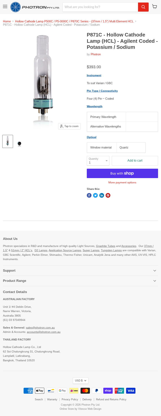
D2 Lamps (41, 250)
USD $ (78, 380)
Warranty (52, 399)
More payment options (122, 182)
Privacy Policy (70, 399)
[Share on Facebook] (89, 195)
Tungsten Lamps (111, 250)
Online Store (67, 408)
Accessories (128, 246)
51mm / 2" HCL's (21, 250)
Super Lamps (91, 250)
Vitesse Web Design (89, 408)
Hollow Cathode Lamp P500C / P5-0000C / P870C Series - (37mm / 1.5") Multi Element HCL (74, 21)
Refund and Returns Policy (111, 399)
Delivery (87, 399)
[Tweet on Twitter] (95, 195)
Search (39, 399)
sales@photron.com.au (40, 327)
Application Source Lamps (65, 250)
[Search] (143, 7)
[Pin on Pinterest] (108, 195)
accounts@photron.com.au (43, 331)
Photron (96, 54)
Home (7, 21)
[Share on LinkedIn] (101, 195)
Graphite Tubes (105, 246)
